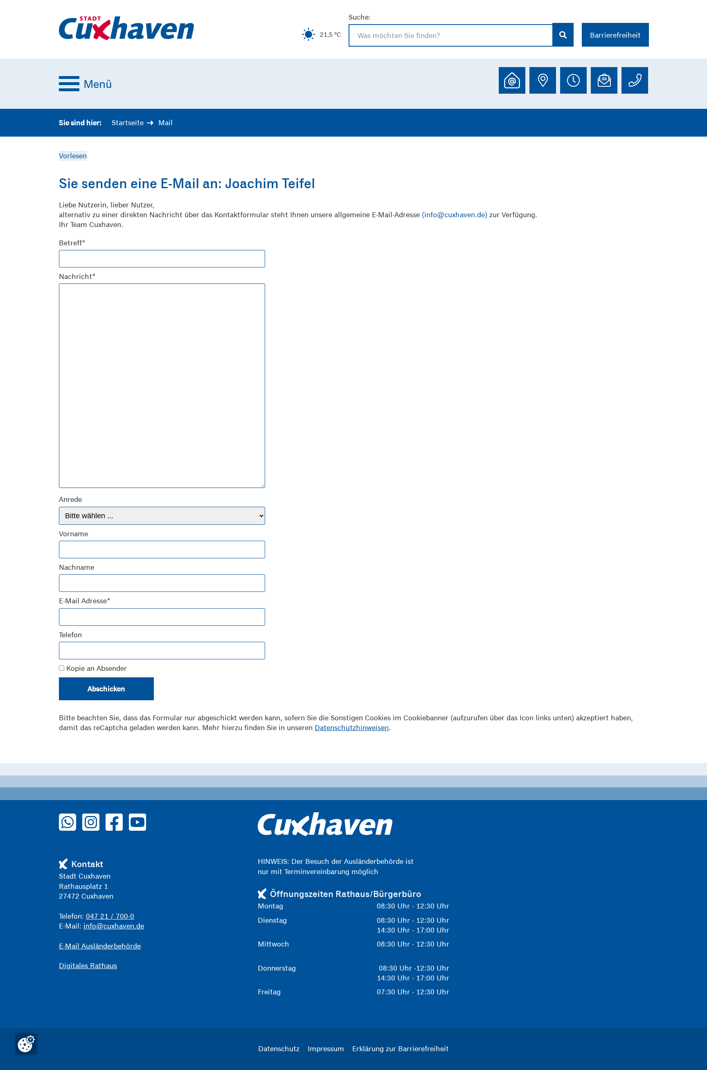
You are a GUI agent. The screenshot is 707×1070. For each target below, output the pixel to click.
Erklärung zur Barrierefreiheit (400, 1048)
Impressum (326, 1048)
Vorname (73, 533)
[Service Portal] (512, 80)
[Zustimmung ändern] (26, 1044)
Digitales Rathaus (88, 965)
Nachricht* (77, 276)
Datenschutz (278, 1048)
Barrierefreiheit (615, 35)
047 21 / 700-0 (110, 916)
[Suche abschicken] (563, 35)
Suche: (360, 17)
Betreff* (72, 242)
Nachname (76, 567)
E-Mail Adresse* (84, 600)
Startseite (128, 122)
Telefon (70, 634)
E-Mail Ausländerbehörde (100, 946)
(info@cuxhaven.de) (454, 214)
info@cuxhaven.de (113, 926)
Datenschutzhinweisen (352, 727)
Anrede (70, 499)
